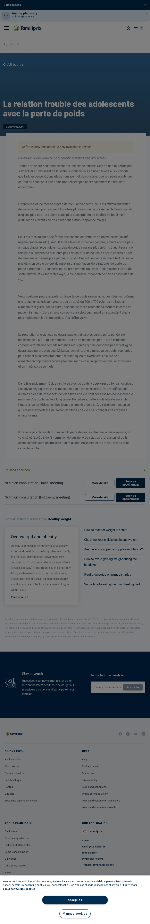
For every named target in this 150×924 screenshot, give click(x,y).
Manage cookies (75, 913)
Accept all (75, 900)
